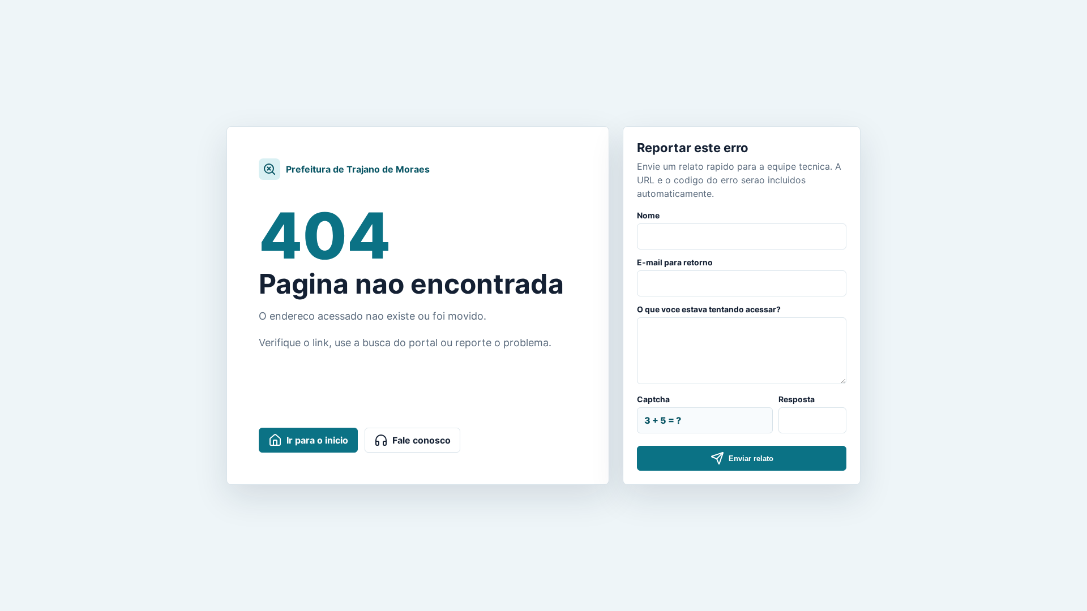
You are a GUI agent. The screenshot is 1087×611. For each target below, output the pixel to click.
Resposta (796, 399)
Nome (648, 215)
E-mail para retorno (675, 262)
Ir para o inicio (317, 440)
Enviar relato (751, 458)
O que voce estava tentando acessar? (709, 309)
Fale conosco (421, 440)
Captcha (653, 399)
